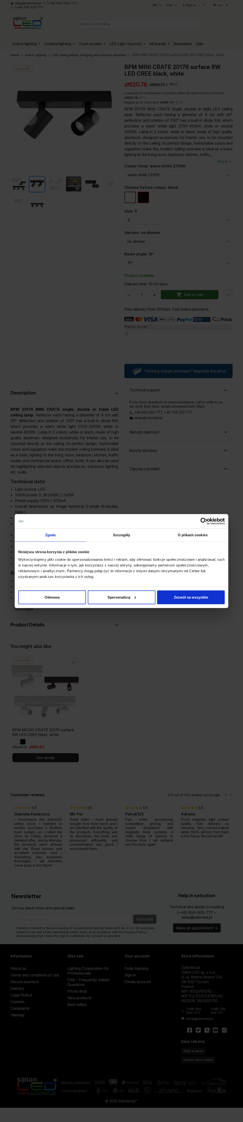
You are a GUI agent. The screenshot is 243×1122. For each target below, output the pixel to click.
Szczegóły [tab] (121, 535)
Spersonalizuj (118, 597)
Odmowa (52, 597)
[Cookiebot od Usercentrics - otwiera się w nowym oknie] (204, 521)
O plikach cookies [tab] (193, 535)
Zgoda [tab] (50, 535)
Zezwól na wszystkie (191, 597)
